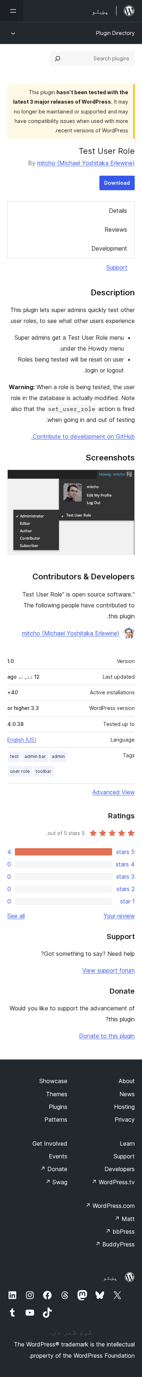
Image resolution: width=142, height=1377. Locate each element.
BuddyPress (115, 1244)
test (14, 756)
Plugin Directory (115, 33)
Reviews (115, 229)
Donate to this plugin (107, 1035)
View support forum (108, 970)
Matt (124, 1218)
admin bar (35, 756)
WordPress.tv (113, 1182)
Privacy (125, 1119)
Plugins (58, 1106)
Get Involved (49, 1143)
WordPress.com (110, 1205)
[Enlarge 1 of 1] (125, 479)
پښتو (110, 1277)
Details (118, 210)
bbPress (120, 1231)
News (127, 1094)
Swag (56, 1182)
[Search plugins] (57, 58)
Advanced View (113, 792)
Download (117, 183)
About (127, 1081)
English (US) (21, 740)
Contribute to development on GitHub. (83, 436)
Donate (53, 1169)
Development (109, 248)
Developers (119, 1169)
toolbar (43, 771)
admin (58, 756)
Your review (119, 915)
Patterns (55, 1119)
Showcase (53, 1081)
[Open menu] (11, 11)
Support (116, 267)
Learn (127, 1143)
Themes (56, 1094)
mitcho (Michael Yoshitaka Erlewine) (86, 163)
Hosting (124, 1106)
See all (16, 915)
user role (20, 771)
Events (58, 1156)
